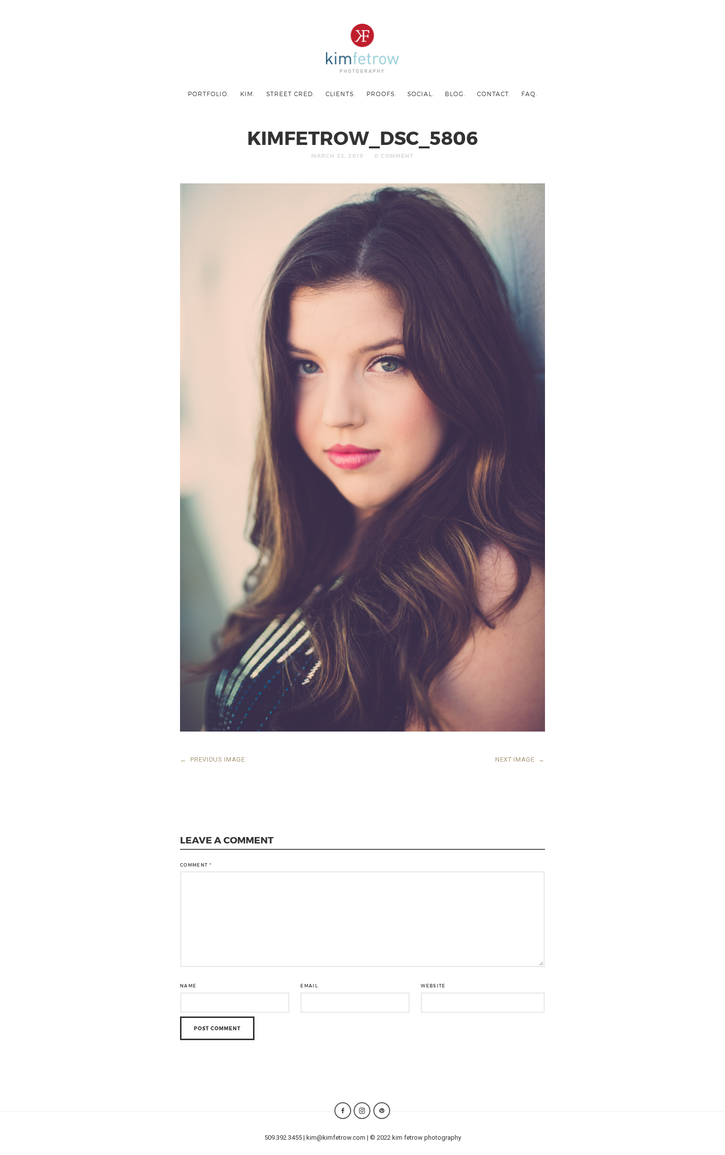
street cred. (290, 93)
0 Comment (394, 155)
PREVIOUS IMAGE (212, 759)
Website (433, 985)
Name (188, 985)
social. (420, 93)
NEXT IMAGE (520, 759)
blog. (455, 93)
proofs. (381, 93)
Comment (196, 865)
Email (309, 985)
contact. (493, 93)
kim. (247, 93)
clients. (340, 93)
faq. (529, 93)
